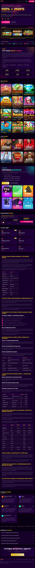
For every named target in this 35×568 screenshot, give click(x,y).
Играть (14, 565)
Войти (26, 1)
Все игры (2, 82)
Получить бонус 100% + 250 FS (17, 554)
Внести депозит (26, 221)
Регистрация (31, 1)
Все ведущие (3, 137)
